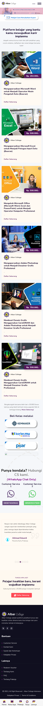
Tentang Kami (9, 671)
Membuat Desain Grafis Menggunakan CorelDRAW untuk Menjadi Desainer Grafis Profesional (20, 384)
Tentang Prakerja (10, 679)
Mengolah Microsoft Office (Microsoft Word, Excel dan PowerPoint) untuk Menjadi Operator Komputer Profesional (19, 207)
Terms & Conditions (29, 695)
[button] (16, 562)
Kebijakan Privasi (10, 655)
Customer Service (10, 643)
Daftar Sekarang (10, 102)
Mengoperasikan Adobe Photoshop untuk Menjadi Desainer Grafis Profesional (21, 266)
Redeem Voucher (10, 668)
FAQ (5, 675)
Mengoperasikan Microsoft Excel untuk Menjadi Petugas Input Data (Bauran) (20, 149)
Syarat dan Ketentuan (12, 651)
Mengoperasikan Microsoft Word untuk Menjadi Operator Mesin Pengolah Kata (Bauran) (20, 91)
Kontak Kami (8, 647)
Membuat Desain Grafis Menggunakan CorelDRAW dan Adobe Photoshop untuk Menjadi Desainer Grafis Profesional (20, 324)
